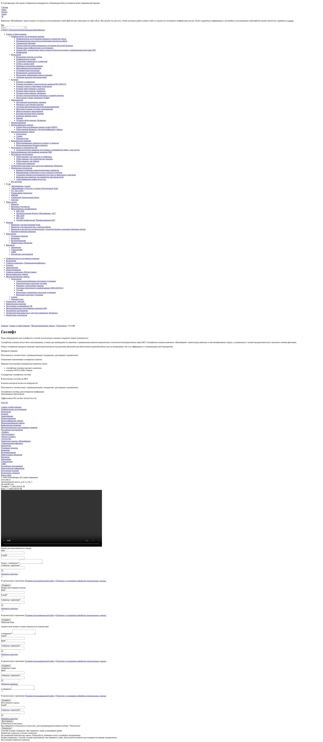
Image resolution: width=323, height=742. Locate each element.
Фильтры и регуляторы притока (30, 104)
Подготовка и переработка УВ (24, 148)
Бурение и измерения (25, 82)
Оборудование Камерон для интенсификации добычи (39, 129)
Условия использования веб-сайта (39, 581)
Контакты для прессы (20, 206)
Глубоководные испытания (27, 70)
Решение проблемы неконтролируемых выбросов (37, 170)
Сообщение (6, 634)
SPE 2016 (20, 211)
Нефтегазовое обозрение (21, 243)
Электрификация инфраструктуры (31, 179)
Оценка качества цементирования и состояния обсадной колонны (44, 45)
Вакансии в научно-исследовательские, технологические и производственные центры (48, 229)
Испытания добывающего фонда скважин (34, 75)
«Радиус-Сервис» (8, 436)
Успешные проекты (19, 236)
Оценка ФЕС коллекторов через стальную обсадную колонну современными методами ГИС (56, 50)
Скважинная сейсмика (26, 43)
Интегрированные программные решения (19, 427)
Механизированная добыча (23, 132)
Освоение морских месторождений (31, 77)
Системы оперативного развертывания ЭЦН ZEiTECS (39, 288)
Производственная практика (23, 231)
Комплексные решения (21, 141)
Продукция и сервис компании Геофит (33, 98)
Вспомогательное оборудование (30, 113)
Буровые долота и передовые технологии (34, 86)
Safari (4, 10)
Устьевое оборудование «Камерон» (31, 93)
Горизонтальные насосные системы (31, 283)
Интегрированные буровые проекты (32, 145)
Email (4, 636)
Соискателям (16, 250)
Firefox (4, 12)
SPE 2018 (20, 216)
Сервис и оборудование (16, 34)
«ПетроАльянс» (8, 434)
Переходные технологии (21, 168)
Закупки (14, 200)
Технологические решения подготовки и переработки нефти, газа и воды (47, 150)
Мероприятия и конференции (24, 209)
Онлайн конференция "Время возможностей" (35, 220)
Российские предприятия (22, 154)
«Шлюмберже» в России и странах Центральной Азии (34, 188)
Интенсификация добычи (22, 125)
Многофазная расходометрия (28, 68)
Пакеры (19, 118)
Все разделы (16, 182)
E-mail (4, 555)
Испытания (16, 55)
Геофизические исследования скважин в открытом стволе (41, 39)
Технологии (21, 134)
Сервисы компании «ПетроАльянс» (21, 272)
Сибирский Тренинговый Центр (25, 197)
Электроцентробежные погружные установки (36, 281)
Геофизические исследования (13, 409)
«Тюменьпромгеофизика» (12, 443)
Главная (4, 326)
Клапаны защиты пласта (26, 116)
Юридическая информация (12, 468)
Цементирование (18, 123)
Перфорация (21, 52)
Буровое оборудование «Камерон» (31, 91)
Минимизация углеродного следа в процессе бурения (39, 172)
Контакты (10, 245)
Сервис (19, 136)
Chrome (5, 7)
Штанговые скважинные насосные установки (36, 292)
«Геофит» (5, 432)
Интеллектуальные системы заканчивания (34, 109)
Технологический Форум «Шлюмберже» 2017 (36, 213)
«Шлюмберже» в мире (20, 186)
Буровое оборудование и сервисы (30, 89)
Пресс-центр (11, 202)
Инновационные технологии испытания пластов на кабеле (41, 41)
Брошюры (15, 238)
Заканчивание (17, 100)
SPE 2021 (20, 218)
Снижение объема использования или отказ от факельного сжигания (46, 175)
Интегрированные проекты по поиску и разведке (37, 143)
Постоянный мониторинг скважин (31, 102)
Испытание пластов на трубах (29, 57)
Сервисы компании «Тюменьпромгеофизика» (26, 263)
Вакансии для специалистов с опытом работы (31, 227)
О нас (8, 184)
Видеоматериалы (18, 240)
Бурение (14, 79)
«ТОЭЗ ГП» (6, 439)
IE (2, 16)
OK (2, 25)
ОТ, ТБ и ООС (17, 191)
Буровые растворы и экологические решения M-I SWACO (41, 84)
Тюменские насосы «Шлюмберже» (16, 441)
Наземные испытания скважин (29, 66)
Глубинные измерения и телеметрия (31, 61)
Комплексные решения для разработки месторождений (40, 177)
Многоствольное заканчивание (29, 111)
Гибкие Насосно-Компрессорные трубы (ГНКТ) (36, 127)
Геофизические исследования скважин (27, 36)
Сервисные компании (25, 163)
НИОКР (14, 195)
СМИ (13, 252)
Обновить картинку (9, 574)
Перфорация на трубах (26, 59)
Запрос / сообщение (10, 563)
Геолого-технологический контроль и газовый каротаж (40, 95)
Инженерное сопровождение (28, 73)
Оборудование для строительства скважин (34, 159)
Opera (4, 14)
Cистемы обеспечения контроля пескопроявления (37, 107)
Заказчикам (16, 247)
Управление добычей (15, 301)
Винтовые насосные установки (29, 295)
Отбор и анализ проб (25, 64)
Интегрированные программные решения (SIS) (31, 152)
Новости (15, 204)
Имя (3, 550)
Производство (22, 138)
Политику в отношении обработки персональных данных (81, 581)
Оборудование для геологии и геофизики (34, 157)
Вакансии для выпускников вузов (25, 225)
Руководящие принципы (21, 193)
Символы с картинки (10, 565)
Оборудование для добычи (27, 161)
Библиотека (11, 234)
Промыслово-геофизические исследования (34, 48)
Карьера (9, 222)
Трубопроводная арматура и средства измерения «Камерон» (37, 166)
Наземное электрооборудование (30, 286)
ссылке (290, 21)
